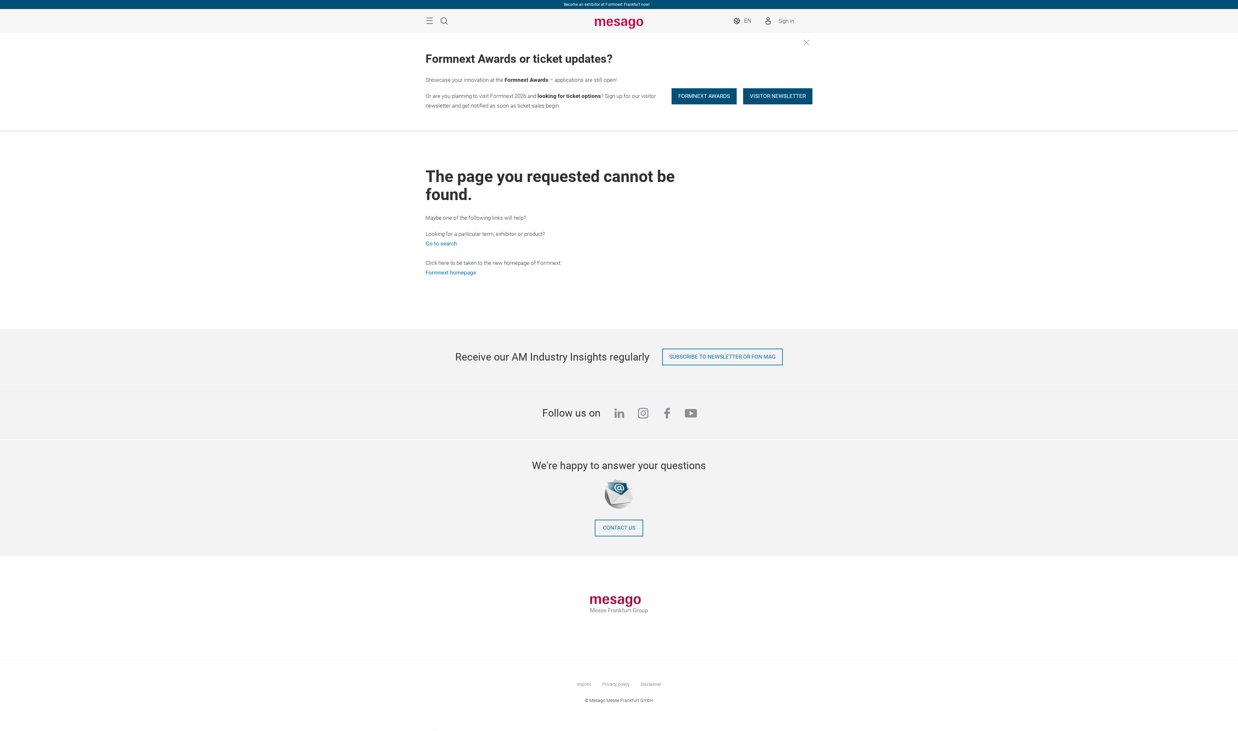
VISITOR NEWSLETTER (778, 96)
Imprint (584, 684)
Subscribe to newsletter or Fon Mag (722, 357)
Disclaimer (651, 684)
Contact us (619, 528)
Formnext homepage (451, 273)
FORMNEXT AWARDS (704, 96)
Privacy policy (616, 684)
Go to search (441, 244)
